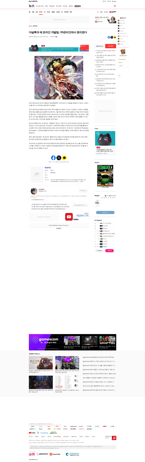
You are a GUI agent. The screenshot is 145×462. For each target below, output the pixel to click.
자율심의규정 (74, 436)
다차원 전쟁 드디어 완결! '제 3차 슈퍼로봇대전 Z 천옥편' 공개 (49, 204)
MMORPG (53, 172)
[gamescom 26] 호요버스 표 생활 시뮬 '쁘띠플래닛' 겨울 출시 (99, 365)
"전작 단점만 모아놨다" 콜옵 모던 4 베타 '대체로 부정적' (106, 56)
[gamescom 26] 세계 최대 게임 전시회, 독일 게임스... (72, 347)
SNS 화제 (110, 46)
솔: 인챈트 (121, 20)
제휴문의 (37, 436)
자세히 (81, 181)
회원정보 (87, 436)
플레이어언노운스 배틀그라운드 (111, 233)
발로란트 (105, 228)
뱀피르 (121, 25)
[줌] (65, 426)
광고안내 (43, 436)
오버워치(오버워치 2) (108, 236)
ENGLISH (53, 36)
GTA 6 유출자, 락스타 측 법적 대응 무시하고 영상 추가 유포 (106, 93)
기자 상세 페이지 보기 (79, 205)
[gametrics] (33, 429)
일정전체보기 (105, 212)
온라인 (35, 26)
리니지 (104, 238)
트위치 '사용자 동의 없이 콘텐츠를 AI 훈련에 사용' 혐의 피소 (106, 89)
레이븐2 (121, 31)
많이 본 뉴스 (99, 46)
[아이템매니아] (41, 429)
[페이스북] (45, 432)
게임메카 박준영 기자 (34, 36)
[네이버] (33, 426)
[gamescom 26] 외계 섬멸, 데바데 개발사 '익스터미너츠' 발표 (99, 390)
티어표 (121, 38)
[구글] (41, 426)
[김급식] (49, 429)
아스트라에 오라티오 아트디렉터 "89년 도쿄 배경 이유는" (105, 70)
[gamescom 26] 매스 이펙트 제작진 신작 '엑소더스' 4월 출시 (99, 361)
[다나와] (81, 426)
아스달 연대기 (122, 33)
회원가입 (109, 1)
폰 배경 (121, 44)
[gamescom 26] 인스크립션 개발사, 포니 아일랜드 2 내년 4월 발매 (99, 382)
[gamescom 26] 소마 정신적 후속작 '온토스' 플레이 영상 (99, 373)
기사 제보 (82, 190)
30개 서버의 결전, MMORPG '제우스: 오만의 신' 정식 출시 (99, 386)
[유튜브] (33, 432)
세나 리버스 (122, 28)
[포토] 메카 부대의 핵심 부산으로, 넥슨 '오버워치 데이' (105, 79)
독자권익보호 (66, 436)
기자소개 (93, 436)
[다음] (49, 426)
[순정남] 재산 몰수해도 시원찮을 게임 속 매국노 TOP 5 (106, 61)
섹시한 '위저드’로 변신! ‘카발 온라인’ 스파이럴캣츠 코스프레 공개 (50, 206)
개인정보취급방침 (57, 436)
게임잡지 (96, 162)
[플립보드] (73, 429)
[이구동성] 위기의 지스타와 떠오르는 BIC (105, 75)
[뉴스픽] (65, 429)
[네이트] (57, 426)
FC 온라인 (105, 225)
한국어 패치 (122, 41)
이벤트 (96, 128)
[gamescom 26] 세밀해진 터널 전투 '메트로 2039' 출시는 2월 (99, 357)
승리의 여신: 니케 (123, 36)
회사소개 (31, 436)
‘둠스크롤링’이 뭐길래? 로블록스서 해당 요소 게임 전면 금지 (99, 377)
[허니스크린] (57, 429)
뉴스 (30, 26)
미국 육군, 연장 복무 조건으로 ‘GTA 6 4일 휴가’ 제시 (105, 51)
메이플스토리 (106, 231)
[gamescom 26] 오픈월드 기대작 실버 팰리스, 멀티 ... (90, 347)
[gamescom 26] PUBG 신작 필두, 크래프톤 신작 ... (107, 347)
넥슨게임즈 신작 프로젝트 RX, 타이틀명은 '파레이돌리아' (106, 84)
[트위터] (39, 432)
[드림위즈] (112, 426)
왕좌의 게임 (122, 23)
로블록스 (105, 246)
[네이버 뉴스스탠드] (54, 432)
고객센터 (81, 436)
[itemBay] (89, 426)
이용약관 (49, 436)
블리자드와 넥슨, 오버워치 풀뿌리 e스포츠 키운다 (106, 65)
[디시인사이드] (89, 429)
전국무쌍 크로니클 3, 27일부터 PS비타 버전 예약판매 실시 (48, 209)
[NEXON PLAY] (73, 426)
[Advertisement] (22, 26)
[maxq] (105, 426)
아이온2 (105, 244)
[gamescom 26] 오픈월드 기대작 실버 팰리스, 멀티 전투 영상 (99, 369)
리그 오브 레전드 (107, 223)
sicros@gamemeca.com (38, 199)
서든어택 (105, 241)
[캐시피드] (81, 429)
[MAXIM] (97, 426)
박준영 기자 (42, 191)
